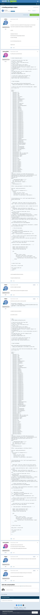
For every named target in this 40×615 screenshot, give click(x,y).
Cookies (24, 607)
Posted (14, 19)
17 (6, 29)
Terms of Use (14, 612)
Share (30, 10)
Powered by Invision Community (20, 609)
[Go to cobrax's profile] (3, 11)
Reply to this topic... (10, 589)
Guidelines (18, 612)
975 (6, 61)
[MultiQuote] (11, 47)
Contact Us (21, 607)
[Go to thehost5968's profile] (6, 55)
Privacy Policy (16, 607)
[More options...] (37, 19)
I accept (35, 612)
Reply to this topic (34, 14)
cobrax (6, 10)
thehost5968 (6, 51)
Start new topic (25, 14)
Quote (14, 47)
